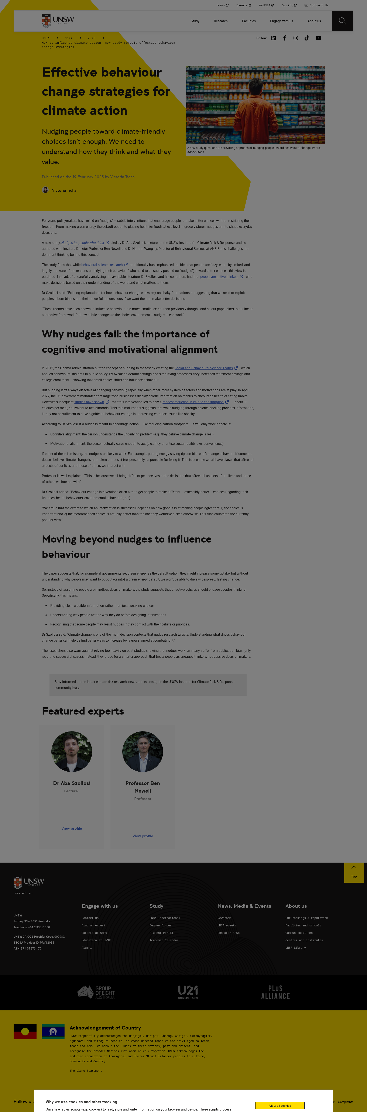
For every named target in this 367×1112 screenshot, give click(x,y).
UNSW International (165, 918)
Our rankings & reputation (306, 918)
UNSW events (226, 925)
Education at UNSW (96, 940)
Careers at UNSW (94, 933)
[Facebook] (284, 38)
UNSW (45, 38)
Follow (261, 38)
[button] (354, 873)
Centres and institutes (304, 940)
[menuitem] (195, 21)
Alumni (87, 948)
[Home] (58, 21)
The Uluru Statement (86, 1071)
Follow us (24, 1101)
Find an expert (93, 925)
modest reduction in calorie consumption (196, 402)
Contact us (90, 918)
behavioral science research (105, 264)
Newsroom (224, 918)
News (68, 38)
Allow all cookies (280, 1105)
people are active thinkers (222, 276)
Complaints (345, 1102)
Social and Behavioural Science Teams (207, 368)
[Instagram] (295, 38)
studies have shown (92, 402)
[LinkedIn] (273, 38)
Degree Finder (161, 925)
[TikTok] (306, 38)
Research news (228, 933)
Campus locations (299, 933)
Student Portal (161, 933)
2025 (91, 38)
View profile (71, 828)
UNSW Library (295, 948)
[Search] (342, 21)
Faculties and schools (303, 925)
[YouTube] (317, 38)
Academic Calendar (164, 940)
